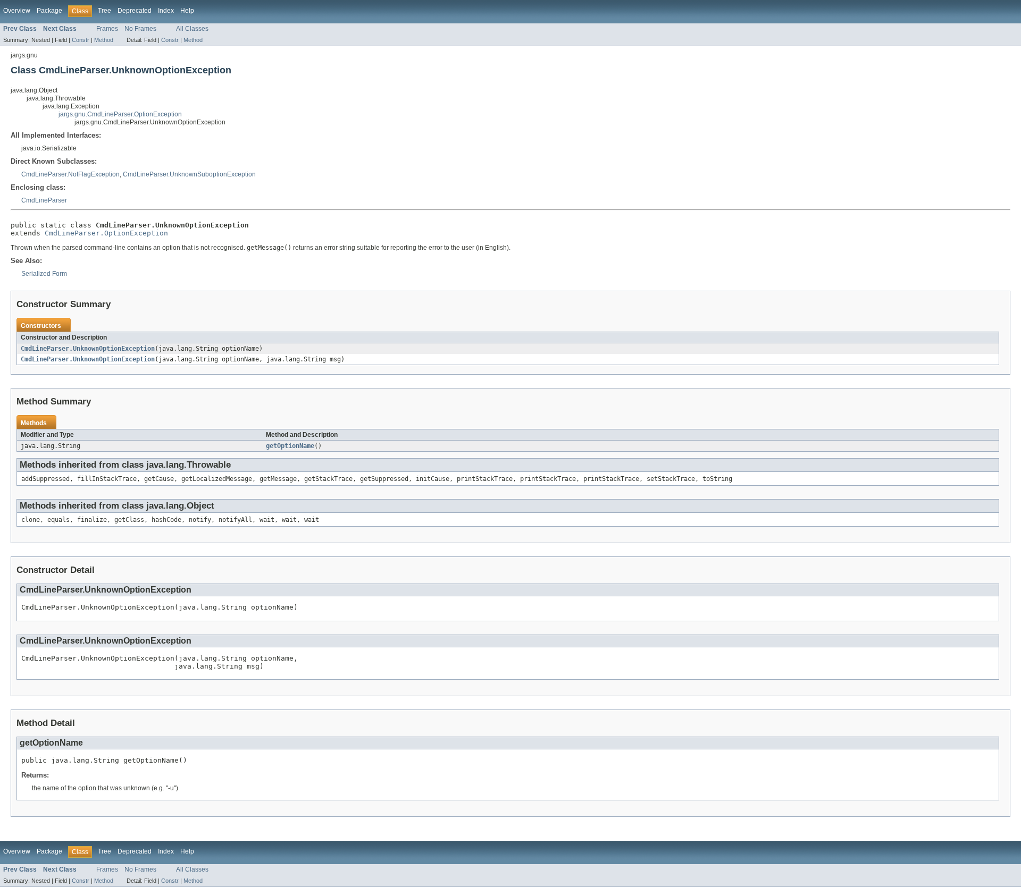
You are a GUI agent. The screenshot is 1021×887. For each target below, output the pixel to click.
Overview (16, 10)
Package (49, 10)
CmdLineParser (44, 200)
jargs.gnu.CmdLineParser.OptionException (120, 114)
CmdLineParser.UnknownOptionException (88, 348)
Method (103, 40)
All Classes (192, 28)
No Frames (140, 28)
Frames (107, 28)
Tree (104, 10)
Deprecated (135, 10)
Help (187, 10)
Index (166, 10)
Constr (80, 40)
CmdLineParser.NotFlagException (70, 174)
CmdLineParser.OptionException (106, 233)
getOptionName (290, 446)
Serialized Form (44, 273)
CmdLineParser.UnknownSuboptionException (189, 174)
